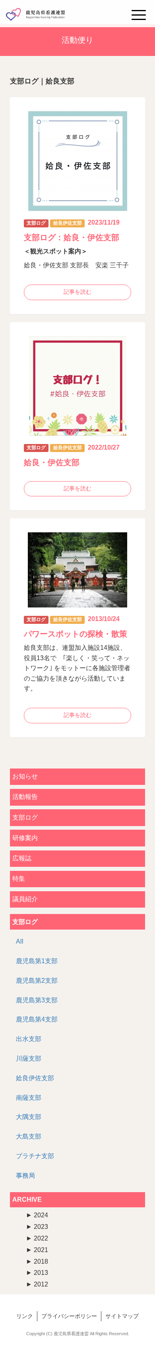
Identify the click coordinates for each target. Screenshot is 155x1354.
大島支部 (28, 1136)
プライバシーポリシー (69, 1316)
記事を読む (77, 292)
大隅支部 (28, 1116)
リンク (24, 1316)
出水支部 (28, 1038)
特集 (18, 878)
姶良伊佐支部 (35, 1078)
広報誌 (21, 858)
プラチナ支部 (35, 1156)
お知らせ (25, 776)
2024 (37, 1215)
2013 (37, 1272)
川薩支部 (28, 1058)
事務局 (25, 1175)
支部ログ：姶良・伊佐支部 (71, 237)
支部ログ (25, 817)
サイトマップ (122, 1316)
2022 (37, 1238)
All (19, 941)
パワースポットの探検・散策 (75, 633)
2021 (37, 1249)
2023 (37, 1226)
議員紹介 (25, 899)
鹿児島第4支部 (37, 1019)
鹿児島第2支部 (37, 980)
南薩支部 (28, 1097)
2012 (37, 1284)
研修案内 (25, 837)
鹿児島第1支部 (37, 961)
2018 (37, 1261)
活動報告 (25, 796)
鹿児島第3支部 (37, 1000)
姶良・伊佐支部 (51, 462)
